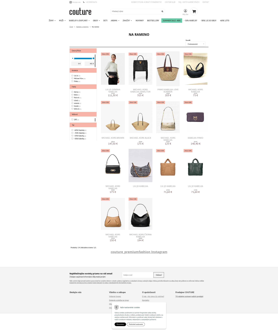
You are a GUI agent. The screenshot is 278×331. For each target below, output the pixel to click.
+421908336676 (91, 2)
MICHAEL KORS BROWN (113, 137)
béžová (77, 109)
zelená (77, 103)
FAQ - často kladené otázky (189, 2)
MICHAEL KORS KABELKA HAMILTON (140, 90)
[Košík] (194, 11)
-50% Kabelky (80, 136)
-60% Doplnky (80, 130)
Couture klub (170, 2)
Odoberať (159, 275)
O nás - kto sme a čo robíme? (153, 296)
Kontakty (145, 300)
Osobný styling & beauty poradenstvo (146, 2)
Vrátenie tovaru (115, 296)
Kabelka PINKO (195, 137)
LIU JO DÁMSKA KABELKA (113, 90)
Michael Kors (79, 78)
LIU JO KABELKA (140, 186)
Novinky (140, 20)
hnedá (77, 106)
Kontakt (206, 2)
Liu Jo (77, 75)
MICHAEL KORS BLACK (140, 137)
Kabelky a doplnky (82, 27)
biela (77, 95)
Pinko (77, 81)
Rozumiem (120, 324)
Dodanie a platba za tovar (119, 300)
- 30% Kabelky (190, 20)
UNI (76, 119)
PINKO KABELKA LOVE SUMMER (168, 90)
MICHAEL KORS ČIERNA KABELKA (140, 235)
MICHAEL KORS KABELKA (195, 90)
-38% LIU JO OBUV (208, 20)
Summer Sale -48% (171, 20)
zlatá (77, 100)
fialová (77, 97)
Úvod (71, 27)
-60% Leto (224, 20)
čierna (77, 92)
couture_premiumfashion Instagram (139, 252)
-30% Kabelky (80, 138)
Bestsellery (153, 20)
